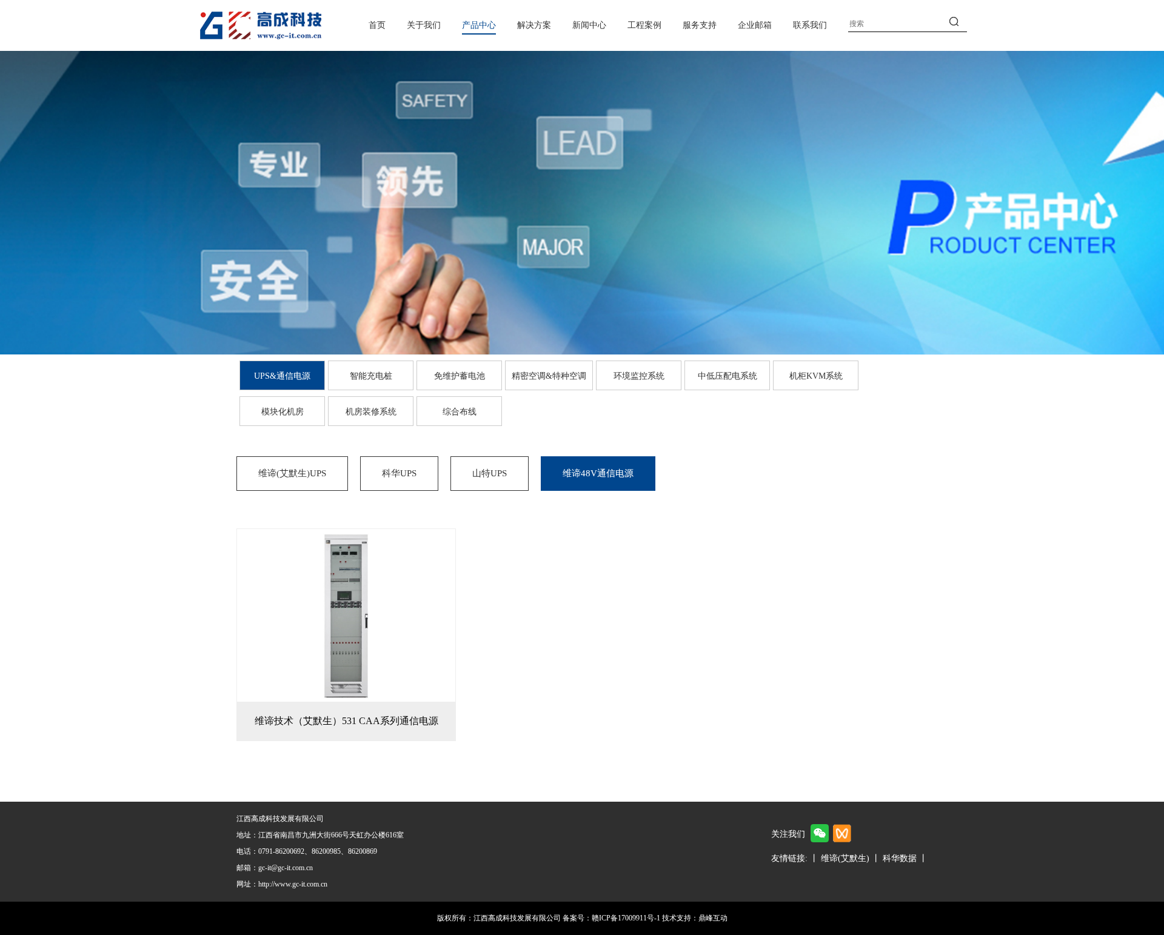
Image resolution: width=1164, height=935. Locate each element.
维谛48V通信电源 (598, 473)
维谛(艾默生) (845, 858)
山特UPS (489, 473)
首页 (377, 25)
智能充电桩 (371, 376)
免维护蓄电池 (459, 376)
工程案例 (644, 25)
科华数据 (900, 858)
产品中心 (479, 25)
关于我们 (424, 25)
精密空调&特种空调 (549, 376)
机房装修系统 (371, 411)
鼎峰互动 (713, 918)
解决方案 (534, 25)
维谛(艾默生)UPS (292, 473)
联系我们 (810, 25)
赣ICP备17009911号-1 (626, 918)
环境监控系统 (639, 376)
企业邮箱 (755, 25)
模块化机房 (282, 411)
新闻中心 (589, 25)
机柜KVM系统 (816, 376)
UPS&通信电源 (282, 376)
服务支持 (700, 25)
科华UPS (399, 473)
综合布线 (460, 411)
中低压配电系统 (727, 376)
